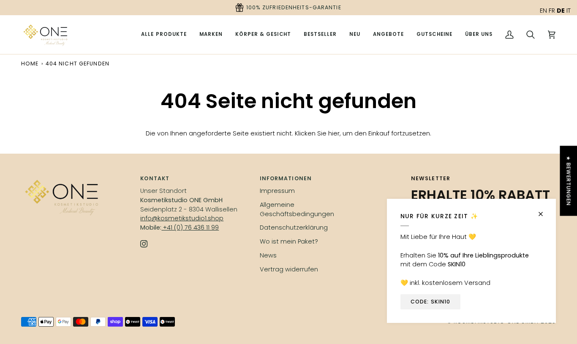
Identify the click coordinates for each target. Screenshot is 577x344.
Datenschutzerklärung (294, 227)
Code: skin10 (430, 301)
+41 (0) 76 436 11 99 (190, 227)
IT (568, 10)
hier (334, 133)
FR (552, 10)
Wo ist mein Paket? (289, 241)
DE (561, 10)
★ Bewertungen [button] (568, 181)
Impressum (277, 191)
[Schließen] (544, 210)
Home (29, 63)
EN (543, 10)
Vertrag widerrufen (289, 269)
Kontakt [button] (154, 178)
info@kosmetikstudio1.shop (181, 218)
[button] (211, 34)
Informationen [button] (286, 178)
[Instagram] (144, 244)
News (268, 255)
